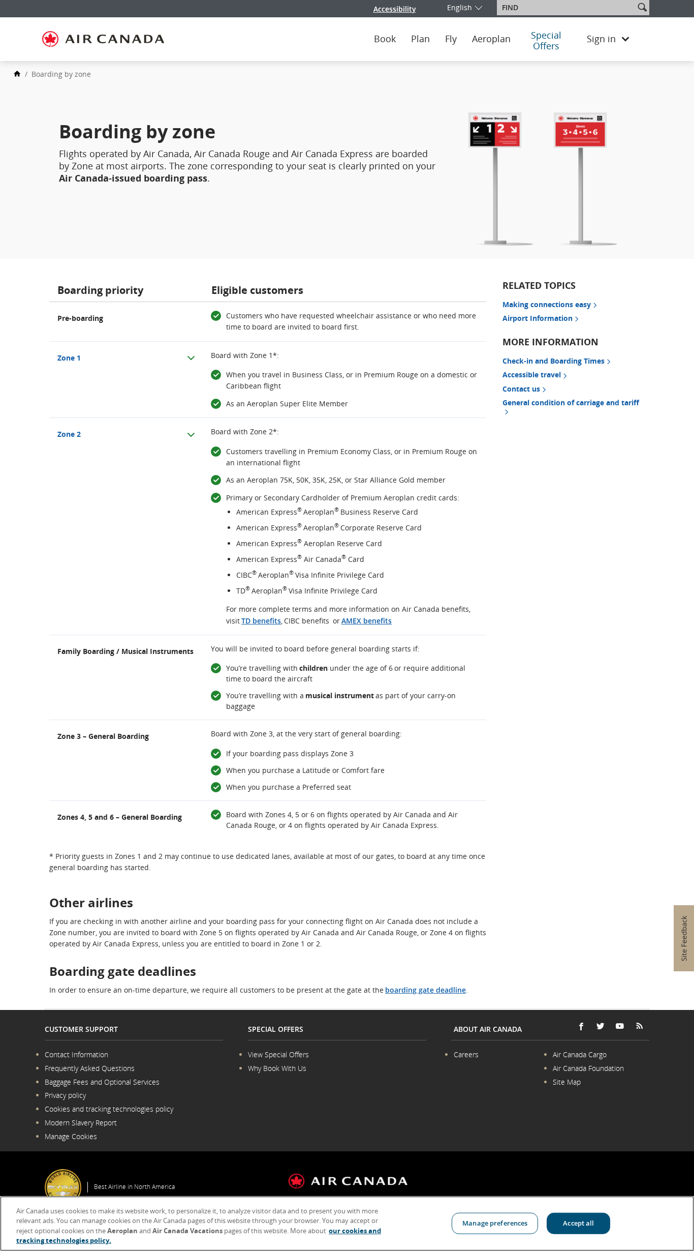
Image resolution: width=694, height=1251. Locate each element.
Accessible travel (531, 374)
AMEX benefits (366, 621)
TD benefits (261, 621)
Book (385, 39)
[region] (347, 1223)
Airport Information (537, 318)
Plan (420, 39)
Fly (451, 39)
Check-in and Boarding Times (553, 361)
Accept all (578, 1223)
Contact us (521, 389)
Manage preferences (494, 1223)
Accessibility (394, 9)
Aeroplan (491, 39)
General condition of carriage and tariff (570, 402)
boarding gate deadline (425, 990)
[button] (642, 7)
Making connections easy (546, 304)
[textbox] (567, 7)
